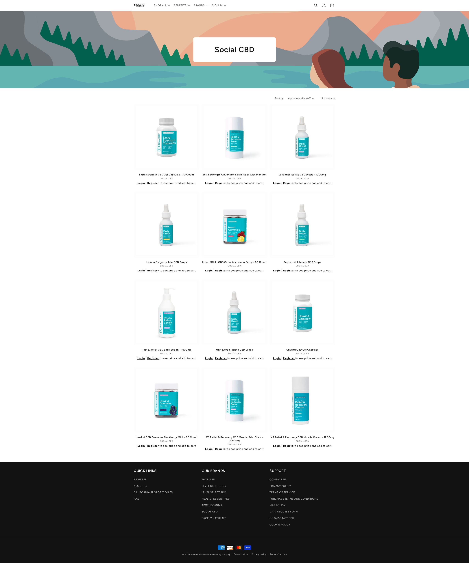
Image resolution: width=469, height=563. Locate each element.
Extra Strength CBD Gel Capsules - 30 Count (166, 174)
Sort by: (279, 98)
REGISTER (140, 479)
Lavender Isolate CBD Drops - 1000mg (302, 174)
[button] (162, 5)
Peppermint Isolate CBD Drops (302, 262)
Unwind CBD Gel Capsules (302, 349)
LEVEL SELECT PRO (214, 492)
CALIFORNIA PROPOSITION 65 (153, 492)
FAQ (136, 498)
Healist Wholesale (200, 554)
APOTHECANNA (212, 505)
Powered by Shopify (220, 554)
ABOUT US (140, 486)
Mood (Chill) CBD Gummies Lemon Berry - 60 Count (234, 262)
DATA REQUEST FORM (283, 511)
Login (141, 183)
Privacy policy (259, 554)
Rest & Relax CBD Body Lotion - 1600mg (166, 349)
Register (153, 183)
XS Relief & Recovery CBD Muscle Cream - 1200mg (302, 437)
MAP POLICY (277, 505)
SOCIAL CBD (210, 511)
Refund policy (241, 554)
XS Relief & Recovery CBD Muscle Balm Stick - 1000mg (234, 439)
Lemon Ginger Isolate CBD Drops (166, 262)
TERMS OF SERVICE (282, 492)
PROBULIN (208, 479)
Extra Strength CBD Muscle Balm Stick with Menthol (235, 174)
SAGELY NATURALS (214, 518)
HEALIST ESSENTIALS (216, 498)
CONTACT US (278, 479)
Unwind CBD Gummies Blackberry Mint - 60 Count (167, 437)
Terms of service (278, 554)
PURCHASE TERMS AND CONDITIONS (293, 498)
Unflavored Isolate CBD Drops (234, 349)
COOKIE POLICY (279, 524)
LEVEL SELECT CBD (214, 486)
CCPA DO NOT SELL (282, 518)
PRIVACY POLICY (280, 486)
